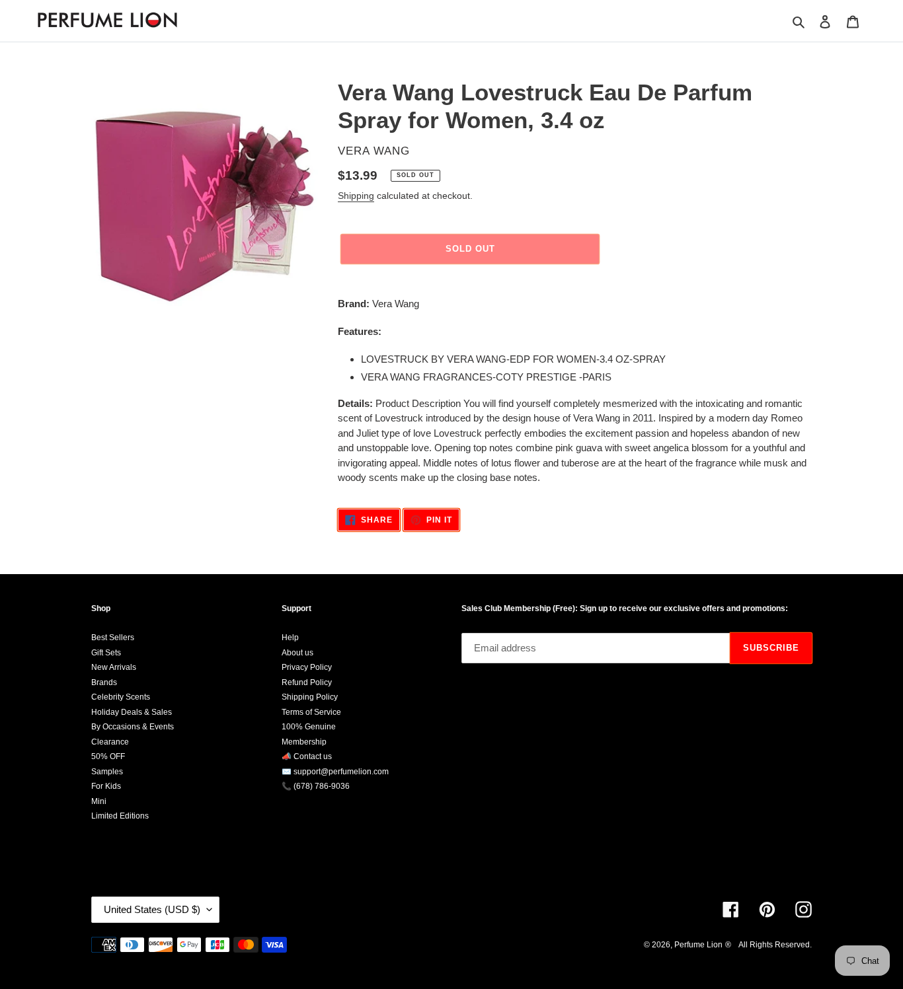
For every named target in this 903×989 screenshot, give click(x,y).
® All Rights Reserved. (768, 944)
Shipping (356, 195)
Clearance (110, 742)
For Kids (106, 786)
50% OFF (108, 756)
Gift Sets (106, 652)
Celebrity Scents (120, 697)
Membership (304, 742)
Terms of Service (311, 712)
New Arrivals (113, 667)
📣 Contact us (307, 756)
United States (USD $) (152, 909)
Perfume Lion (698, 944)
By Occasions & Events (132, 726)
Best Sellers (112, 637)
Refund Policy (307, 682)
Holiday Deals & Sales (131, 712)
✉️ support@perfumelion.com (335, 771)
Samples (107, 771)
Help (290, 637)
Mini (98, 801)
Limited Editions (120, 816)
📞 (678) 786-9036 (316, 786)
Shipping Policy (310, 697)
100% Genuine (309, 726)
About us (297, 652)
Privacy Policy (307, 667)
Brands (104, 682)
